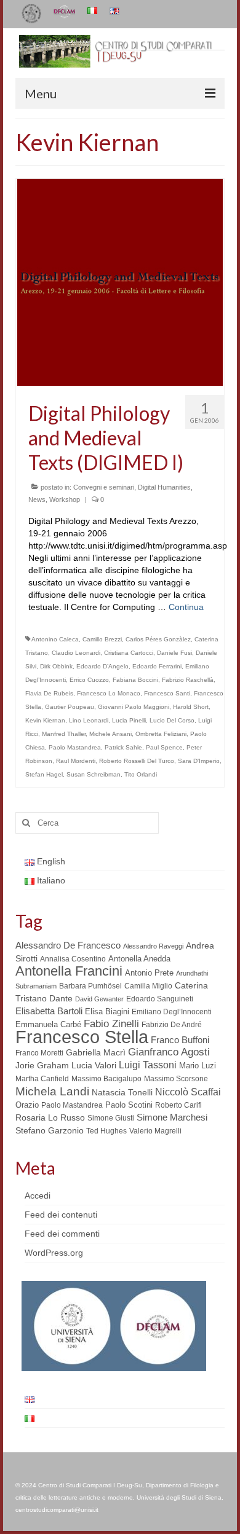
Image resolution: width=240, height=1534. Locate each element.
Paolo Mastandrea (75, 747)
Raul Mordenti (75, 760)
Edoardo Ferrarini (157, 666)
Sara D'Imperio (199, 760)
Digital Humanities (164, 487)
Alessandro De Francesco (68, 945)
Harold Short (191, 706)
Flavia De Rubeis (49, 693)
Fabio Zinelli (111, 1024)
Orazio (27, 1104)
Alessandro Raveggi (153, 946)
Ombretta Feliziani (160, 733)
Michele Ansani (110, 733)
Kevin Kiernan (45, 720)
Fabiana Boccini (135, 679)
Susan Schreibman (93, 774)
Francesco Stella (81, 1037)
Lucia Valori (93, 1065)
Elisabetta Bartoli (48, 1011)
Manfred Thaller (64, 733)
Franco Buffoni (180, 1040)
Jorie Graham (42, 1065)
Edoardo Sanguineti (159, 999)
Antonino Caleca (55, 639)
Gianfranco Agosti (169, 1052)
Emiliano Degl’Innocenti (172, 1012)
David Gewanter (99, 999)
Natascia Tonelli (122, 1092)
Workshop (64, 499)
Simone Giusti (110, 1118)
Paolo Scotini (129, 1104)
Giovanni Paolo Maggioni (133, 706)
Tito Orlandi (140, 774)
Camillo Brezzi (102, 639)
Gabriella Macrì (96, 1052)
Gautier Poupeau (69, 706)
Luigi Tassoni (148, 1065)
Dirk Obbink (56, 666)
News (37, 499)
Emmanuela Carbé (48, 1024)
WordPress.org (54, 1253)
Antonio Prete (149, 972)
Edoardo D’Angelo (102, 666)
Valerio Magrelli (155, 1131)
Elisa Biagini (107, 1011)
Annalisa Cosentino (73, 959)
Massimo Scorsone (176, 1078)
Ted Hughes (106, 1131)
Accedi (37, 1195)
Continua (186, 607)
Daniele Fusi (174, 652)
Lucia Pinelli (129, 720)
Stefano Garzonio (49, 1130)
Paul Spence (164, 747)
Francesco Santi (167, 693)
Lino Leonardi (88, 720)
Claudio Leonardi (76, 652)
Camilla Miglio (148, 986)
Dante (61, 998)
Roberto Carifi (178, 1105)
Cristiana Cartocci (128, 652)
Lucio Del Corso (172, 720)
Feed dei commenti (62, 1234)
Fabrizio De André (172, 1024)
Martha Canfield (42, 1078)
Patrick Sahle (123, 747)
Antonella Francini (68, 971)
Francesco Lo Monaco (108, 693)
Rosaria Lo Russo (50, 1117)
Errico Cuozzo (89, 679)
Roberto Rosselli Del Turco (136, 760)
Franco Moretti (39, 1053)
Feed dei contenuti (61, 1214)
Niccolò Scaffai (188, 1092)
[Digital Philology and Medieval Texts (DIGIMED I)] (120, 281)
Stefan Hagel (44, 774)
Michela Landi (52, 1091)
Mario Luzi (197, 1065)
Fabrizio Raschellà (188, 679)
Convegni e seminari (103, 487)
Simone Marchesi (172, 1117)
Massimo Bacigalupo (106, 1078)
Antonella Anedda (139, 958)
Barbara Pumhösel (90, 986)
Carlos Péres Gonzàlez (158, 639)
